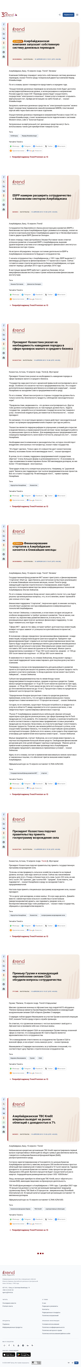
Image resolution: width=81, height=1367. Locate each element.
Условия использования (50, 1324)
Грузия (32, 1058)
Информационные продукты (12, 1327)
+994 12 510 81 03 (8, 1290)
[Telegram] (23, 1345)
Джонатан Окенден (34, 284)
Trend (44, 861)
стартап (44, 773)
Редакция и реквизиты (50, 1306)
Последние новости (9, 1303)
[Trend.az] (9, 14)
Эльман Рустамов (17, 284)
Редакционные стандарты (51, 1312)
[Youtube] (18, 1345)
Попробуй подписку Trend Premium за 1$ (30, 157)
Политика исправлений (50, 1315)
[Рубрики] (77, 15)
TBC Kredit (38, 1209)
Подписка (6, 1324)
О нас (44, 1303)
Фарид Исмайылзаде (29, 136)
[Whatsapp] (4, 1345)
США (40, 1058)
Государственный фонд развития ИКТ (24, 773)
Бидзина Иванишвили (18, 1058)
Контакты (45, 1309)
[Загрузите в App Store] (9, 1354)
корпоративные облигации (55, 1209)
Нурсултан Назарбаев (18, 485)
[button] (4, 24)
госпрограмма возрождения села (53, 915)
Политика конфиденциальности (53, 1327)
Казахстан (33, 485)
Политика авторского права (52, 1330)
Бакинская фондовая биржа (20, 1209)
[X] (14, 1345)
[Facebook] (9, 1345)
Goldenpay (14, 136)
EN (69, 1363)
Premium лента (8, 1306)
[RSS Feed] (32, 1345)
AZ (72, 1363)
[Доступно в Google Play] (23, 1354)
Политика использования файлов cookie (56, 1333)
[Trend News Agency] (8, 1273)
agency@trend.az (8, 1292)
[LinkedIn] (28, 1345)
